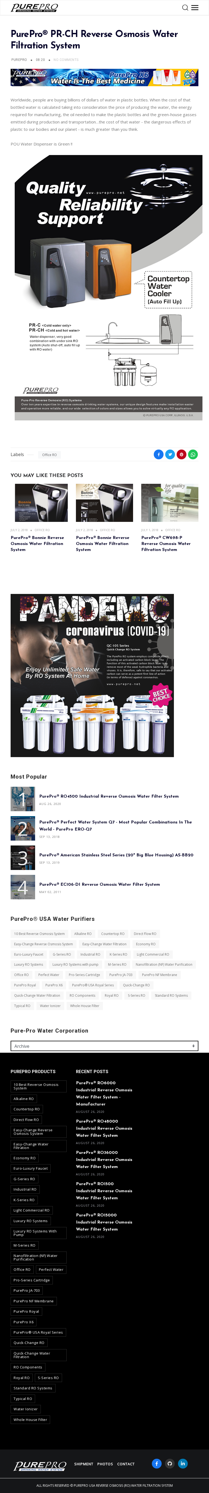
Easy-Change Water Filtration (104, 944)
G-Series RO (62, 954)
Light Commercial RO (153, 954)
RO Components (82, 995)
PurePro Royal (25, 985)
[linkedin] (183, 1464)
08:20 (41, 60)
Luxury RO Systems (28, 964)
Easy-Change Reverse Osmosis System (43, 944)
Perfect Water (48, 974)
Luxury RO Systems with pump (76, 964)
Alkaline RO (83, 933)
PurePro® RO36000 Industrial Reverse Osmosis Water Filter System (104, 1160)
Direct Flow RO (145, 933)
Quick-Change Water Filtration (37, 995)
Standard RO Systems (171, 995)
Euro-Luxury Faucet (28, 954)
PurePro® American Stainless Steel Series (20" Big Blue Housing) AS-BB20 (116, 855)
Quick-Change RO (136, 985)
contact (126, 1463)
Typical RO (22, 1005)
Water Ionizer (50, 1005)
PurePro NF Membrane (159, 974)
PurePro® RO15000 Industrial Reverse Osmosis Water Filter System (104, 1222)
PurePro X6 (54, 985)
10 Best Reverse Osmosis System (39, 933)
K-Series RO (118, 954)
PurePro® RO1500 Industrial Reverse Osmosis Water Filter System (104, 1191)
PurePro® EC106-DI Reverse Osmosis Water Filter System (99, 884)
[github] (170, 1464)
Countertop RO (113, 933)
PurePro (19, 60)
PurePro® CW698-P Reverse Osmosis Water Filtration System (166, 544)
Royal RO (112, 995)
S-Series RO (136, 995)
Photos (105, 1463)
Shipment (83, 1463)
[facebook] (157, 1464)
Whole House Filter (84, 1005)
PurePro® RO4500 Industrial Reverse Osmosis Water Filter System (109, 796)
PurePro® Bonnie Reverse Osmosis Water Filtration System (37, 544)
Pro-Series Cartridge (84, 974)
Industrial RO (90, 954)
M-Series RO (117, 964)
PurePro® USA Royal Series (93, 985)
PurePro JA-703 (121, 974)
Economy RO (146, 944)
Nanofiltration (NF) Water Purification (164, 964)
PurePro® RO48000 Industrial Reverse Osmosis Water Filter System (104, 1128)
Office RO (49, 455)
